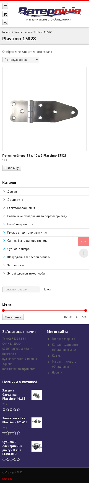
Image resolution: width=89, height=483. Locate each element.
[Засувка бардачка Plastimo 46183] (36, 394)
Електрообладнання (21, 208)
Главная (6, 32)
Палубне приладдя (20, 224)
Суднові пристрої (18, 249)
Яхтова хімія (15, 265)
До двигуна (15, 200)
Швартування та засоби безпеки (28, 257)
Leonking (7, 478)
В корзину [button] (12, 168)
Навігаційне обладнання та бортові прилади (37, 216)
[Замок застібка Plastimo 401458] (36, 422)
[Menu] (5, 6)
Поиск (47, 289)
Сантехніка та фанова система (27, 241)
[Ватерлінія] (48, 14)
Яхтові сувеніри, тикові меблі (26, 273)
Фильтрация (13, 317)
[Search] (5, 22)
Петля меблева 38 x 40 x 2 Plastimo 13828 (34, 155)
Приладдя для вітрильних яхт (27, 232)
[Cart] (5, 14)
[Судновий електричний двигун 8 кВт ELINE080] (36, 446)
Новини (57, 372)
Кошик (56, 356)
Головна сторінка (63, 339)
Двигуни (12, 191)
